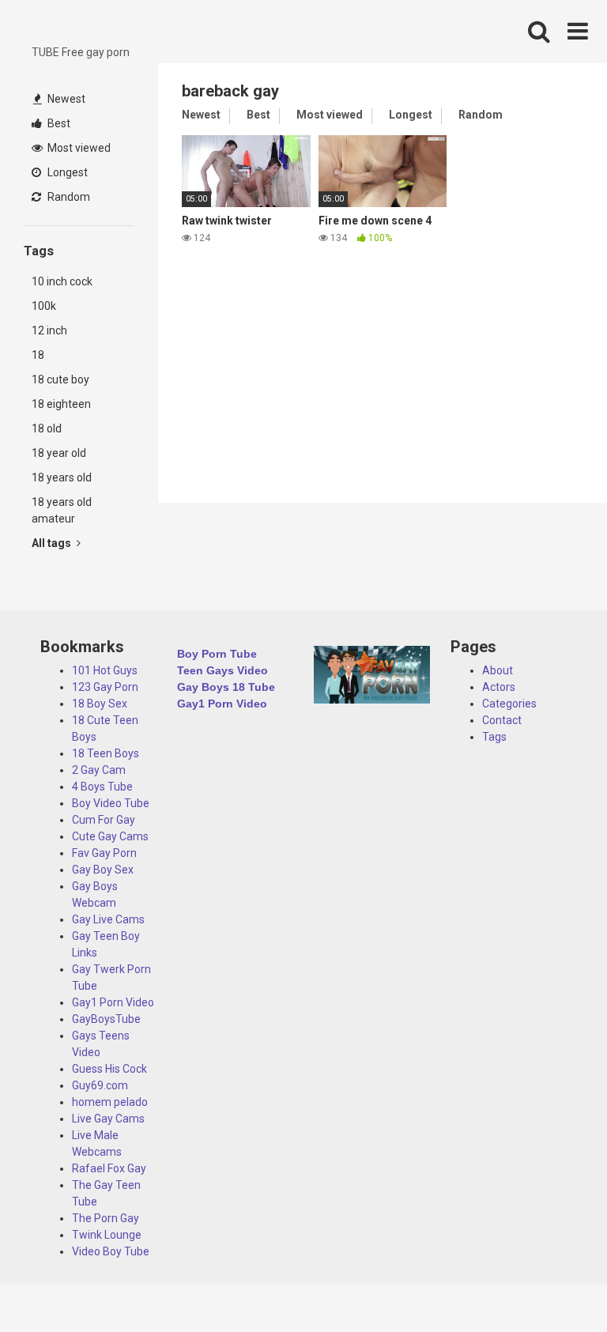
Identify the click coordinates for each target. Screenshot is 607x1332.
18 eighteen (61, 404)
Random (67, 197)
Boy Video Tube (110, 803)
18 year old (59, 453)
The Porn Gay (105, 1218)
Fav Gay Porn (104, 853)
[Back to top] (554, 1284)
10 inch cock (62, 281)
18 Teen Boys (105, 753)
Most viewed (78, 148)
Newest (65, 98)
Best (57, 123)
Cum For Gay (103, 819)
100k (44, 306)
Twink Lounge (106, 1234)
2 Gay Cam (99, 770)
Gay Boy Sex (103, 869)
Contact (502, 720)
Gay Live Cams (108, 919)
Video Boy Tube (110, 1251)
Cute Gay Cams (110, 836)
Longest (66, 172)
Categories (509, 703)
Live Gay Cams (108, 1118)
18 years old (62, 477)
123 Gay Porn (105, 687)
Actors (498, 687)
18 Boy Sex (99, 703)
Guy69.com (100, 1085)
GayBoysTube (106, 1019)
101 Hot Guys (105, 670)
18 (38, 355)
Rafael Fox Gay (109, 1168)
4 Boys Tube (102, 786)
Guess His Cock (109, 1068)
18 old (47, 428)
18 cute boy (60, 379)
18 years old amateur (62, 510)
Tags (494, 736)
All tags (53, 543)
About (497, 670)
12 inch (49, 330)
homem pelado (110, 1102)
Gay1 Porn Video (113, 1002)
